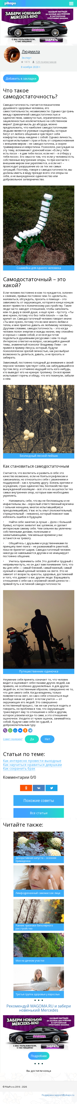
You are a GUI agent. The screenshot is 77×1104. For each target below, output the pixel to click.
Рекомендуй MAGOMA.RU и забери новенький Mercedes (38, 1008)
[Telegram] (30, 730)
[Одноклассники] (25, 730)
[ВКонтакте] (20, 730)
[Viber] (5, 730)
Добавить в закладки (21, 79)
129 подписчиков (46, 62)
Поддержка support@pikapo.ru (58, 1095)
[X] (51, 788)
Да (32, 739)
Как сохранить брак (19, 768)
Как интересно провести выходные (32, 761)
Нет (47, 739)
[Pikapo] (10, 3)
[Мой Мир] (15, 730)
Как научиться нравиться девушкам (32, 764)
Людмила (31, 51)
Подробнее (39, 1056)
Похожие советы (38, 800)
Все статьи (38, 813)
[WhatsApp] (10, 730)
